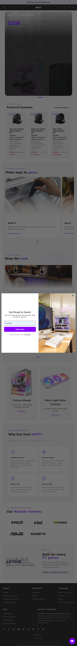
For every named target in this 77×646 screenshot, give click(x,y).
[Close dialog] (73, 295)
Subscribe (20, 329)
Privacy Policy (28, 334)
